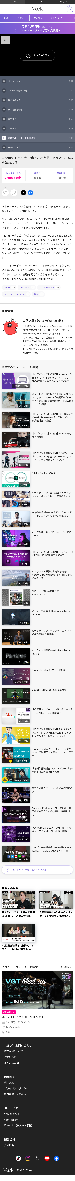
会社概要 (9, 1145)
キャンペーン (57, 17)
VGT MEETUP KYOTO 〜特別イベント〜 (24, 1017)
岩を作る (40, 128)
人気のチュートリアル (16, 294)
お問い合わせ (11, 1057)
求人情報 (38, 17)
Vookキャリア (62, 2)
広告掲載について (14, 1051)
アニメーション (49, 287)
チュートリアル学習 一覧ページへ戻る (29, 869)
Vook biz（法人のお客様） (19, 1125)
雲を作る (40, 118)
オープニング (40, 81)
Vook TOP (12, 2)
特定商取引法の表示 (15, 1094)
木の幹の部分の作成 (40, 90)
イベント (21, 17)
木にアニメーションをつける (40, 137)
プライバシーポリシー (16, 1088)
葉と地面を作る (40, 109)
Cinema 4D (27, 287)
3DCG (9, 287)
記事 (6, 17)
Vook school (37, 2)
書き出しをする (40, 147)
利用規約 (9, 1082)
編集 (38, 294)
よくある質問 (11, 1062)
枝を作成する (40, 99)
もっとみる (66, 966)
